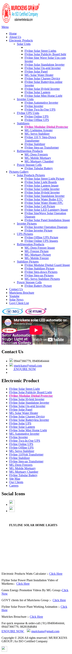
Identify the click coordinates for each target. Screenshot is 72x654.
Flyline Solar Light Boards (41, 182)
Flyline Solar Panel (36, 71)
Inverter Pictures (27, 223)
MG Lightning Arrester (39, 130)
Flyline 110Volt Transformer (26, 454)
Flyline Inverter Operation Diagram (46, 227)
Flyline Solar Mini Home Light (43, 95)
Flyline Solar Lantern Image (42, 185)
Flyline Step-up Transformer (42, 147)
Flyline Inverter (34, 106)
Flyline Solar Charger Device (42, 78)
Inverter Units (25, 99)
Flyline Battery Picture (38, 285)
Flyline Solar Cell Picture (40, 206)
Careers (13, 485)
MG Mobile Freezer (37, 258)
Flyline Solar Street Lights (40, 50)
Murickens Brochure (21, 292)
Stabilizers (23, 123)
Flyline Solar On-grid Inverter (43, 68)
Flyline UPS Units (28, 113)
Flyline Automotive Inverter (41, 102)
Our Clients (16, 482)
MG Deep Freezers (36, 154)
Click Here (55, 573)
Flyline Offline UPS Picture (41, 237)
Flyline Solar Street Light (24, 388)
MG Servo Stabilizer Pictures (42, 278)
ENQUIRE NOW (24, 369)
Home (13, 33)
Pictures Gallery (19, 171)
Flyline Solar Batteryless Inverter (29, 420)
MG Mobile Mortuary (38, 158)
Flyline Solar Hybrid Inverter (42, 88)
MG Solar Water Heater (39, 75)
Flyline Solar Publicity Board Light (30, 392)
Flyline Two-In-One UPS (40, 109)
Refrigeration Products (30, 244)
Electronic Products (21, 40)
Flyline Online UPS (37, 116)
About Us (15, 37)
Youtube (14, 296)
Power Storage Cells (29, 164)
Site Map (14, 478)
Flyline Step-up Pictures (39, 275)
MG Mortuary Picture (38, 254)
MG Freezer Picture (37, 251)
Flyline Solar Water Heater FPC (44, 202)
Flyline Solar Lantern (37, 92)
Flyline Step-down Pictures (41, 272)
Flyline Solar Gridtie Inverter (42, 189)
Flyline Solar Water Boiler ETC (44, 199)
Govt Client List (19, 303)
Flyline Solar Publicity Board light (45, 54)
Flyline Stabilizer (35, 144)
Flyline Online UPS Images (41, 240)
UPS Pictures (25, 234)
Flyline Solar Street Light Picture (44, 178)
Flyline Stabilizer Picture (39, 268)
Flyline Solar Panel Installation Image (47, 220)
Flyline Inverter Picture (38, 230)
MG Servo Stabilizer (37, 133)
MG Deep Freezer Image (40, 247)
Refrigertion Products (30, 151)
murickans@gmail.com (28, 365)
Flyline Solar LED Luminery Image (46, 209)
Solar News (16, 299)
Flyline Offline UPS (37, 120)
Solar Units (24, 43)
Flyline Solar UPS (20, 423)
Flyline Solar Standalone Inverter (45, 64)
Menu (5, 27)
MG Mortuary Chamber (39, 161)
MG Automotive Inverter (24, 433)
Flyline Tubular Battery (39, 168)
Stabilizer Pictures (28, 261)
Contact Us (16, 289)
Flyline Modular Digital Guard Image (47, 265)
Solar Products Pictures (31, 175)
